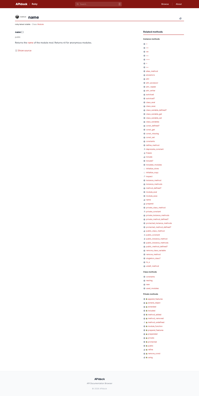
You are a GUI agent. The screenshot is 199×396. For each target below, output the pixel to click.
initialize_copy (152, 172)
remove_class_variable (156, 250)
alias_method (152, 71)
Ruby (34, 3)
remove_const (154, 353)
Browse (165, 4)
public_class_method (155, 231)
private (151, 338)
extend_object (154, 303)
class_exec (151, 106)
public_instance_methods (157, 243)
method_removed (156, 318)
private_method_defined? (157, 219)
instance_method (153, 180)
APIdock (21, 4)
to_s (148, 262)
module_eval (151, 192)
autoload (150, 94)
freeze (149, 153)
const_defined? (152, 126)
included (151, 311)
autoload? (150, 98)
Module (40, 24)
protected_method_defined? (158, 227)
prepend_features (155, 330)
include (149, 157)
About (179, 4)
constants (150, 141)
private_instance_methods (157, 215)
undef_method (152, 266)
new (148, 284)
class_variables (152, 122)
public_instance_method (156, 239)
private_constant (153, 211)
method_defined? (153, 188)
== (147, 56)
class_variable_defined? (156, 110)
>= (147, 67)
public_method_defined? (157, 246)
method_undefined (156, 322)
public (150, 346)
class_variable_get (154, 114)
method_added (154, 315)
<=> (147, 52)
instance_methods (154, 184)
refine (150, 349)
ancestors (150, 75)
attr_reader (151, 87)
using (150, 357)
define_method (152, 145)
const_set (150, 137)
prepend (149, 204)
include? (149, 161)
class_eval (150, 102)
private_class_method (155, 208)
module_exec (151, 196)
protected (152, 342)
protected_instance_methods (159, 223)
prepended (152, 334)
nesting (149, 280)
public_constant (153, 235)
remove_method (153, 254)
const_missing (152, 133)
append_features (155, 299)
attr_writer (150, 90)
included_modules (154, 165)
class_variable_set (154, 118)
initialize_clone (152, 168)
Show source (24, 50)
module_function (155, 326)
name (30, 42)
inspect (149, 176)
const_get (150, 130)
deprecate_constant (155, 149)
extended (152, 307)
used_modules (152, 288)
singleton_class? (153, 258)
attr (147, 79)
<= (147, 48)
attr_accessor (152, 83)
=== (148, 59)
